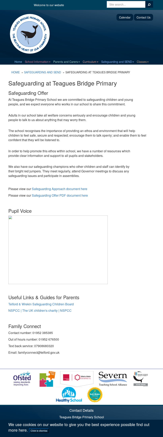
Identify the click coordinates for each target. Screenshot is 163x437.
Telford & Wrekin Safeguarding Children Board (41, 304)
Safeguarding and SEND (116, 62)
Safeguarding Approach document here (59, 188)
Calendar (125, 17)
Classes (142, 62)
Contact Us (143, 17)
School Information (37, 62)
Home (18, 62)
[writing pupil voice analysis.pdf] (58, 249)
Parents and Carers (65, 62)
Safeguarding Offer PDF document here (60, 195)
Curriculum (89, 62)
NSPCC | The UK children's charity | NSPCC (40, 310)
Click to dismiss (39, 430)
